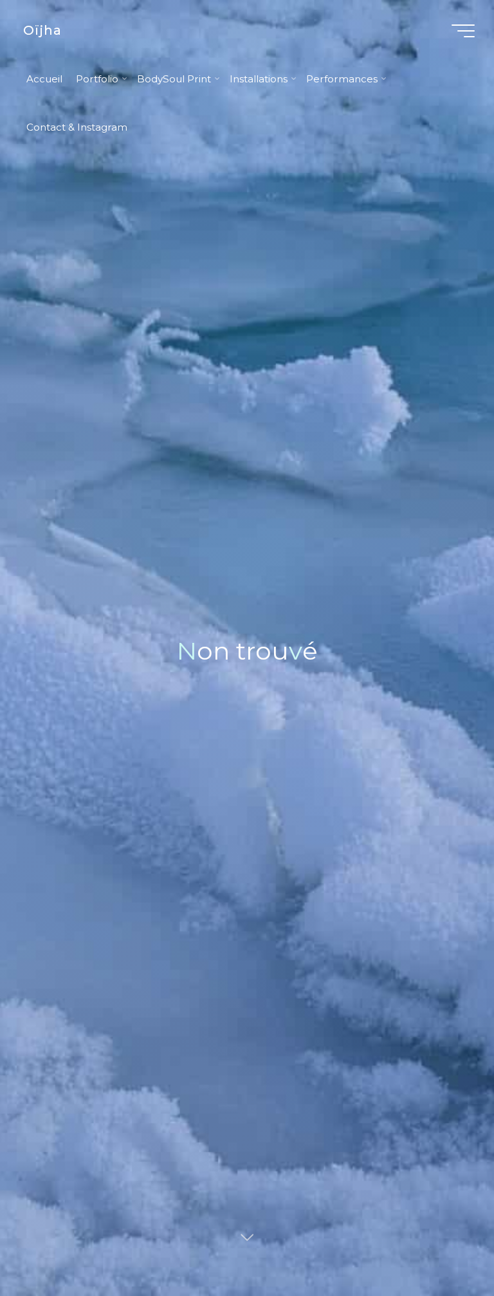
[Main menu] (463, 30)
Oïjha (42, 30)
